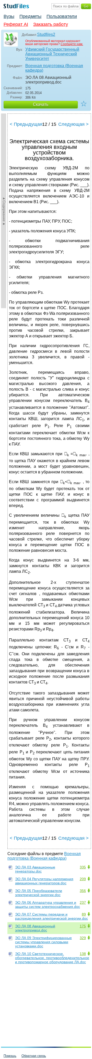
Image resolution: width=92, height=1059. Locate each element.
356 (83, 891)
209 (83, 879)
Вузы (9, 16)
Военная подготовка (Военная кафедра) (54, 68)
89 (84, 914)
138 (83, 954)
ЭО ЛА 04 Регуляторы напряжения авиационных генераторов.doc (44, 881)
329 (83, 938)
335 (83, 867)
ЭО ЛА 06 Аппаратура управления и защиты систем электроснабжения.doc (47, 904)
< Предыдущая (26, 124)
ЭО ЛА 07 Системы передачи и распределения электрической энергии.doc (51, 916)
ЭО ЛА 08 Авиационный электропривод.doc (35, 928)
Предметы (30, 16)
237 (83, 902)
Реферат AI (16, 24)
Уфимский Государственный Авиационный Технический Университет (52, 54)
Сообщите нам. (72, 44)
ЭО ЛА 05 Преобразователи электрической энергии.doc (38, 893)
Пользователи (62, 16)
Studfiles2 (46, 34)
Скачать (40, 104)
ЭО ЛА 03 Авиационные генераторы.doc (35, 869)
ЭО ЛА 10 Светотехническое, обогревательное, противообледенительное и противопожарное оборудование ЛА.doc (52, 958)
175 (83, 926)
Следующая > (73, 124)
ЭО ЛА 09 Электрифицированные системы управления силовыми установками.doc (43, 942)
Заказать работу (50, 24)
